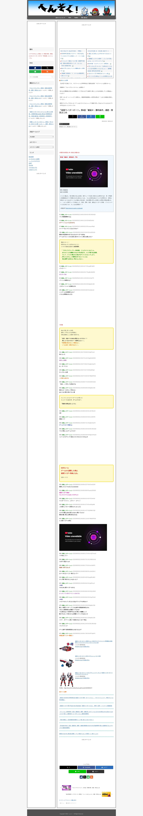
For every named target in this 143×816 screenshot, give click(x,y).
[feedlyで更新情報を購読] (88, 777)
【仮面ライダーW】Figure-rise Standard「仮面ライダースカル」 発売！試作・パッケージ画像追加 (85, 705)
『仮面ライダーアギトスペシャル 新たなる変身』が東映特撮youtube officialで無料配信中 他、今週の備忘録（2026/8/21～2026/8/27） (41, 114)
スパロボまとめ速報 (34, 159)
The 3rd (31, 165)
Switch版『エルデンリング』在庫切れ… (99, 63)
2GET (30, 163)
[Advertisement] (86, 36)
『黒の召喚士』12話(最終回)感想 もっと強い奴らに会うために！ (76, 719)
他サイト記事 (64, 80)
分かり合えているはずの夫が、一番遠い (71, 51)
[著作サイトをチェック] (81, 777)
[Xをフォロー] (84, 777)
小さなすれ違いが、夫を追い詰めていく (98, 51)
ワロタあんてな (33, 167)
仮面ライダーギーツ (65, 123)
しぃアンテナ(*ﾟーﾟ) (34, 161)
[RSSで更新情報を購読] (91, 777)
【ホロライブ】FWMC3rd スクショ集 (98, 73)
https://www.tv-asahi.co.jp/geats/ (74, 208)
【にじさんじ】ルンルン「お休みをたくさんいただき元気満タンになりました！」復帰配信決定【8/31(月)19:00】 (100, 69)
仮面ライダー (63, 126)
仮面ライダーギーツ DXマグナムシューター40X (88, 656)
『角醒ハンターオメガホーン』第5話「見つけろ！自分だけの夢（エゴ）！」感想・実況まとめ (41, 124)
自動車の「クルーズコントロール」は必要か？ (72, 87)
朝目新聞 (31, 156)
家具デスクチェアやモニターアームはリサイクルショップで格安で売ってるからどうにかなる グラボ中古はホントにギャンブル (86, 104)
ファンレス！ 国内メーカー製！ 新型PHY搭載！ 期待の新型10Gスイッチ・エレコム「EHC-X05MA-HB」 (72, 63)
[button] (95, 771)
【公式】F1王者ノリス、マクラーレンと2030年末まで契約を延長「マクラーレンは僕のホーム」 (86, 83)
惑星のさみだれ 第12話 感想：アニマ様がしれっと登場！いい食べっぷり (78, 733)
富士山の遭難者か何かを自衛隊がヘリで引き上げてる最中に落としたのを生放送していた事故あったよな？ (86, 92)
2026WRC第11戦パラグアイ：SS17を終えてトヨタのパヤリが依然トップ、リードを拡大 (72, 56)
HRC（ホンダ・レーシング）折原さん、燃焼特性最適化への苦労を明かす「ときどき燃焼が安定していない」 (86, 98)
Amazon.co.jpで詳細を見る (82, 646)
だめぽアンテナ (33, 169)
